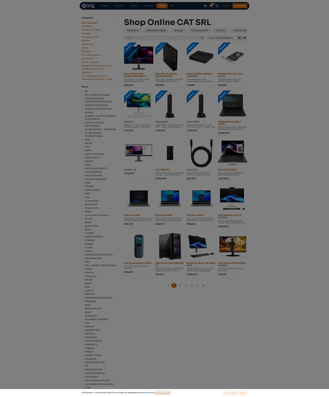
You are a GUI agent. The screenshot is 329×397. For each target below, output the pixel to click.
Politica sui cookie (163, 393)
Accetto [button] (242, 393)
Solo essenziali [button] (230, 393)
